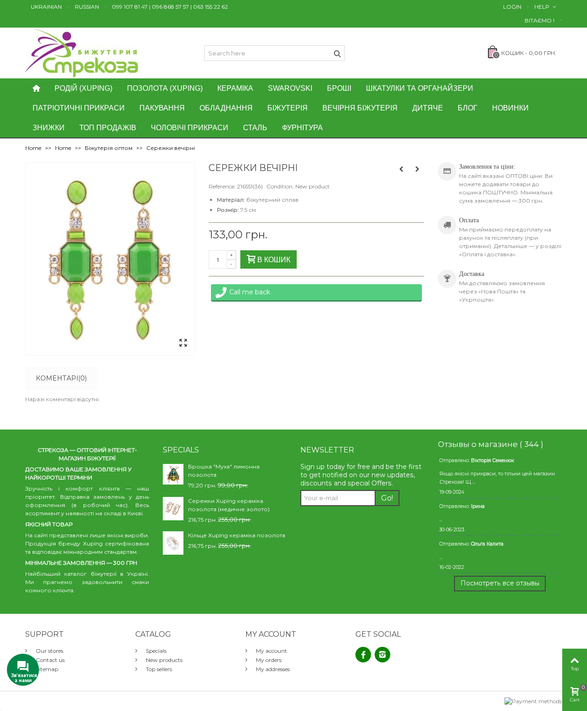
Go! (387, 498)
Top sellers (158, 669)
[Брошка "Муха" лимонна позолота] (173, 473)
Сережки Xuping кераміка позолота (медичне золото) (229, 505)
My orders (268, 659)
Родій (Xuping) (83, 88)
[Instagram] (382, 654)
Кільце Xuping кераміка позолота (236, 535)
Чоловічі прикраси (189, 128)
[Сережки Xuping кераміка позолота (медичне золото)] (173, 508)
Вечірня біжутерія (360, 108)
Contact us (49, 659)
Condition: (280, 186)
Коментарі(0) (61, 378)
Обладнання (226, 108)
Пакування (162, 108)
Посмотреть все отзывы (499, 583)
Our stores (48, 650)
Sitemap (46, 669)
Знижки (49, 128)
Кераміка (235, 88)
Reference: (222, 186)
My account (271, 650)
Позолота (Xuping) (165, 88)
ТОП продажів (107, 128)
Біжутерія (287, 108)
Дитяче (427, 108)
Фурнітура (302, 128)
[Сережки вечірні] (183, 343)
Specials (155, 650)
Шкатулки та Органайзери (419, 88)
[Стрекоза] (81, 52)
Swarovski (290, 88)
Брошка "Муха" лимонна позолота (224, 470)
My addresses (272, 669)
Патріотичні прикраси (79, 108)
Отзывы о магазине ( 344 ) (490, 444)
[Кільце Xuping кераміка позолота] (173, 542)
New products (163, 659)
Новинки (510, 108)
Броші (339, 88)
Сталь (255, 128)
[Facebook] (363, 654)
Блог (467, 108)
